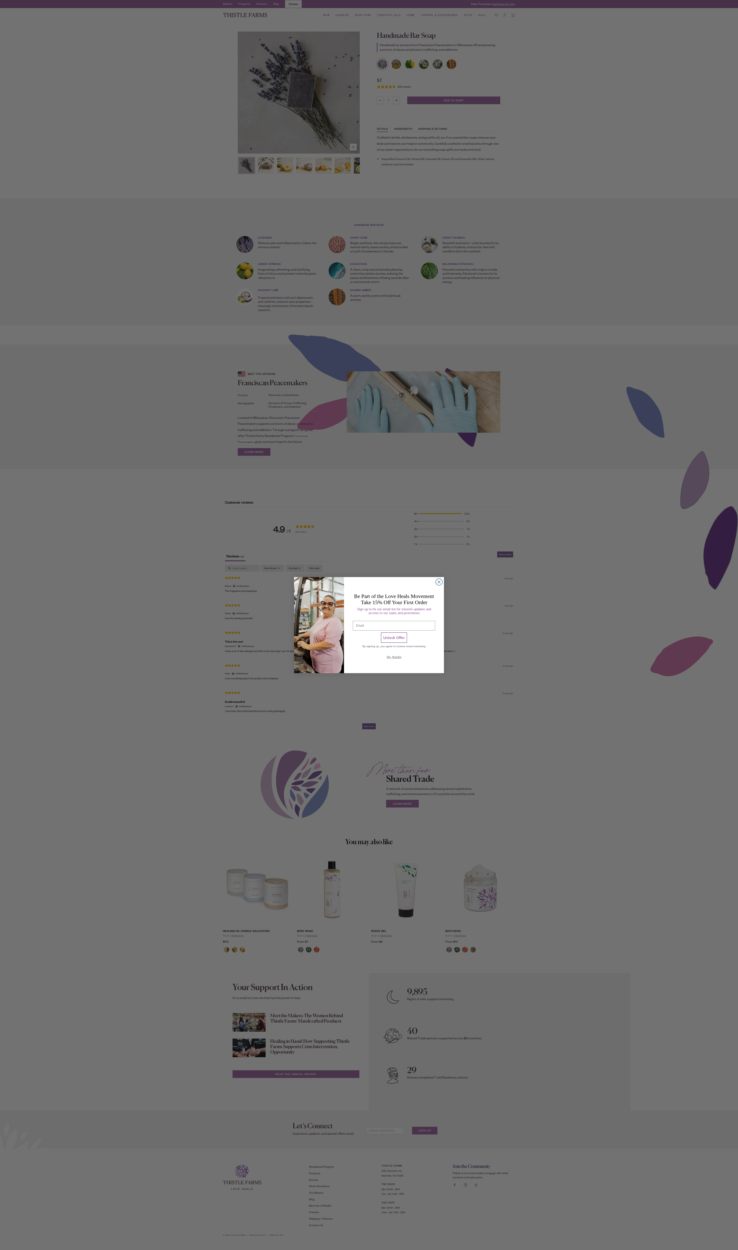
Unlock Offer (394, 637)
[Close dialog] (439, 582)
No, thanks (394, 657)
